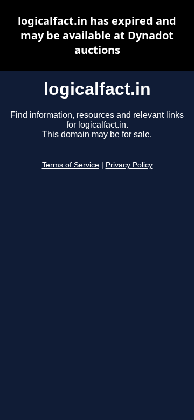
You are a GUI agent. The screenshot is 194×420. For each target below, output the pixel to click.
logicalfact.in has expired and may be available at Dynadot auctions (97, 35)
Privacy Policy (129, 165)
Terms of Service (70, 165)
